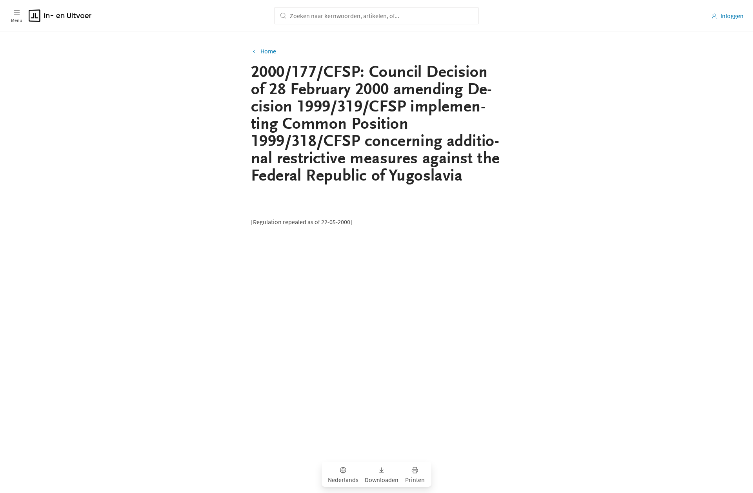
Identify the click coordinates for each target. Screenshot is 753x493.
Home (268, 51)
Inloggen (732, 16)
